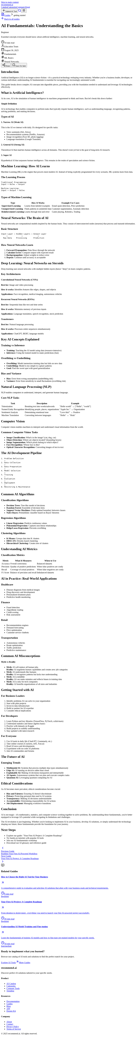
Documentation (13, 1001)
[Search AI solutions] (19, 11)
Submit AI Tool (11, 11)
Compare (21, 7)
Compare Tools (13, 988)
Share (7, 66)
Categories (12, 7)
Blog (8, 1006)
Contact (9, 1024)
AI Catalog (11, 983)
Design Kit (11, 1011)
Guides (7, 15)
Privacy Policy (12, 1026)
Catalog (4, 7)
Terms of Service (13, 1029)
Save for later (20, 66)
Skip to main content (10, 2)
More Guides (24, 962)
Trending (10, 991)
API (8, 1008)
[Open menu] (24, 10)
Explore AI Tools (8, 962)
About (27, 7)
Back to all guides (12, 19)
